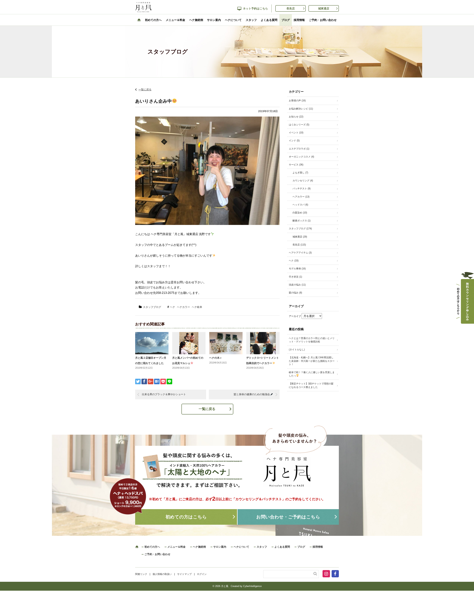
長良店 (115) (299, 244)
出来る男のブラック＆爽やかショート (164, 394)
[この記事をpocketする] (163, 381)
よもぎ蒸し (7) (300, 172)
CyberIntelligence (252, 586)
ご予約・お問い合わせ (323, 19)
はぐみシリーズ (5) (299, 124)
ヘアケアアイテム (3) (300, 252)
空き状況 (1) (295, 276)
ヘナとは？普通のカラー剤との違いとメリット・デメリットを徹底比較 (312, 340)
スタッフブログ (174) (300, 228)
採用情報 (299, 19)
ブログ (285, 19)
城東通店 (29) (300, 236)
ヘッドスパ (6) (300, 204)
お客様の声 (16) (297, 100)
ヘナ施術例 (196, 19)
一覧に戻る (144, 89)
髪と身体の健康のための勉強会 (252, 394)
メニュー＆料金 (175, 19)
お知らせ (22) (296, 116)
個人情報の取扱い (162, 574)
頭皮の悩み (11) (297, 284)
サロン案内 (214, 19)
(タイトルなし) (297, 349)
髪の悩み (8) (295, 292)
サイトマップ (184, 574)
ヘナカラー (183, 307)
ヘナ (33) (293, 260)
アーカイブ (295, 316)
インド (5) (294, 140)
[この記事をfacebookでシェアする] (144, 381)
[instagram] (327, 574)
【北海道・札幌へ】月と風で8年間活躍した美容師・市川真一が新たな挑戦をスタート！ (312, 361)
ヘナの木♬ (215, 357)
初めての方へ (153, 19)
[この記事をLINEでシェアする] (169, 381)
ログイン (202, 574)
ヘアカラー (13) (301, 196)
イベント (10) (296, 132)
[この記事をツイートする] (138, 381)
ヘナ (172, 307)
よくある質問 (269, 19)
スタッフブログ (152, 307)
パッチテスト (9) (302, 188)
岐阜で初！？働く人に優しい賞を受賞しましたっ (312, 374)
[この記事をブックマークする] (157, 381)
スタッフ (251, 19)
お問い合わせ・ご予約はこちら (288, 516)
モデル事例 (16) (297, 268)
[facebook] (335, 574)
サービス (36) (296, 164)
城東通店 (323, 8)
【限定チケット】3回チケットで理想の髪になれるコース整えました (311, 385)
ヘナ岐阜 (197, 307)
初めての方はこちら (186, 516)
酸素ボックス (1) (302, 220)
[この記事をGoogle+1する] (150, 381)
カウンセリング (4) (303, 180)
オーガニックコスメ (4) (301, 156)
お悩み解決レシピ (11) (301, 108)
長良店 (290, 8)
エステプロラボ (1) (299, 148)
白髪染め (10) (300, 212)
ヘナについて (233, 19)
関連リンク (141, 574)
